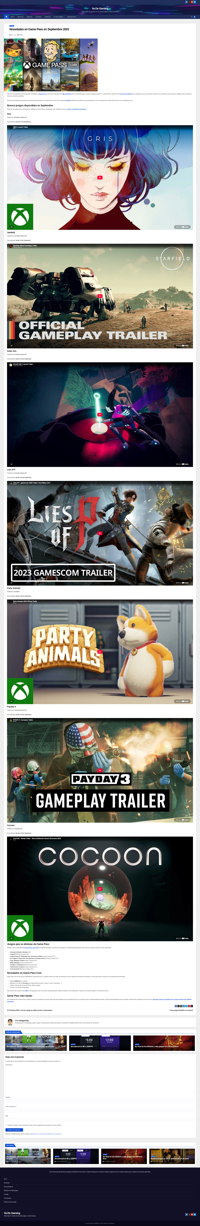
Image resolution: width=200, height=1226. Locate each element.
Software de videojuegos (11, 1190)
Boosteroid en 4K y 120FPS (82, 1046)
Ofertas (47, 17)
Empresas (7, 1182)
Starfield (68, 100)
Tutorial (38, 17)
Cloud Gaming (58, 17)
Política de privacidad (10, 1202)
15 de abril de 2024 (157, 1161)
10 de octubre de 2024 (14, 1161)
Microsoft (65, 94)
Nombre (8, 1097)
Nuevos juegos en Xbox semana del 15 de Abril (170, 1159)
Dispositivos (72, 17)
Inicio (12, 17)
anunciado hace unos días (31, 947)
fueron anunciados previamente (76, 109)
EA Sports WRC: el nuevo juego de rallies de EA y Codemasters (30, 1010)
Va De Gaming (100, 8)
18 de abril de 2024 (109, 1161)
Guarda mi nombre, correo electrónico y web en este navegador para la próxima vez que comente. (34, 1125)
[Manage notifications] (196, 1222)
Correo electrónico (10, 1106)
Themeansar (111, 1223)
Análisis (29, 17)
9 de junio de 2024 (61, 1161)
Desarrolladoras (8, 1186)
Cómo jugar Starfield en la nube (180, 1010)
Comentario (9, 1064)
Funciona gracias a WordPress (93, 1223)
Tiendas (6, 1194)
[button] (191, 17)
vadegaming (24, 1020)
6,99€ (26, 990)
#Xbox (21, 35)
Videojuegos (7, 1198)
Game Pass (42, 94)
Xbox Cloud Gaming (126, 94)
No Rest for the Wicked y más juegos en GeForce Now (156, 1046)
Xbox (70, 94)
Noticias (20, 17)
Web (6, 1116)
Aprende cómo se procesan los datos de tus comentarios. (45, 1134)
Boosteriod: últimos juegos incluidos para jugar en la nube (30, 1046)
